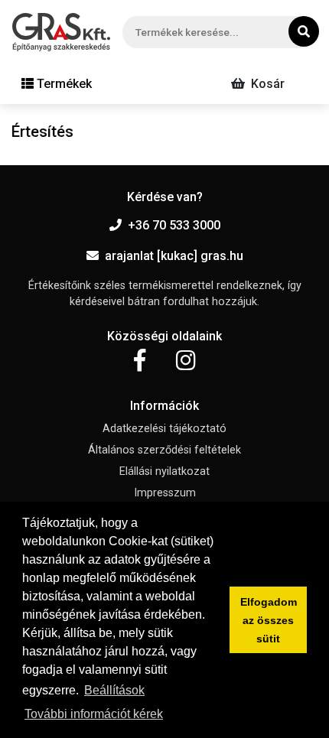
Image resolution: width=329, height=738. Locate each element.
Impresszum (165, 492)
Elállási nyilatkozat (164, 471)
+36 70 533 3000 (174, 225)
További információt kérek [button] (93, 713)
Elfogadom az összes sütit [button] (268, 620)
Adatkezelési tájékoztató (164, 428)
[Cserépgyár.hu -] (61, 32)
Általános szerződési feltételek (164, 450)
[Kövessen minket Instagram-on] (186, 361)
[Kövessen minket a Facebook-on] (139, 361)
